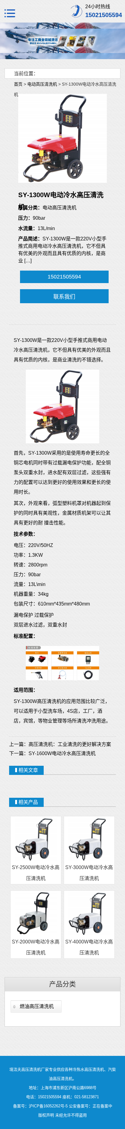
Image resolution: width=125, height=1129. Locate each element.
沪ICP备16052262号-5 (48, 1106)
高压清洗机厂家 (35, 1069)
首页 (18, 84)
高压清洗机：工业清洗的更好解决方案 (70, 744)
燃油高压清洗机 (37, 1006)
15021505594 (64, 277)
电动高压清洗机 (42, 84)
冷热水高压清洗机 (88, 1069)
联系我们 (64, 297)
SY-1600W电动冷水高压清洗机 (62, 753)
